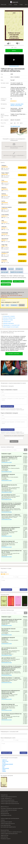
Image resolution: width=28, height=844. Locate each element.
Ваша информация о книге (8, 737)
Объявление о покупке (9, 316)
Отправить (23, 589)
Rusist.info (15, 2)
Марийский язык (4, 811)
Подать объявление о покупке (9, 389)
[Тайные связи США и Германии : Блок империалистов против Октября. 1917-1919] (4, 601)
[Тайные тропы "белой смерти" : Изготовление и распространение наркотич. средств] (11, 601)
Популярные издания (7, 764)
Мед (3, 767)
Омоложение (5, 768)
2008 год (4, 760)
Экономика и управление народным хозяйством (12, 808)
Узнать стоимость (18, 281)
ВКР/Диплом (19, 269)
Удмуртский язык (4, 835)
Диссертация (18, 105)
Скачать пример (6, 284)
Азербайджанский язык (6, 815)
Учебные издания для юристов (8, 823)
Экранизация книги (14, 66)
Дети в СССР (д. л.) (5, 806)
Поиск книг (3, 4)
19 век (21, 4)
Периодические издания (6, 821)
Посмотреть (22, 167)
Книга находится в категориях (10, 327)
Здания (4, 771)
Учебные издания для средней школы (9, 801)
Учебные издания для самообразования (10, 818)
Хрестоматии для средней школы (8, 827)
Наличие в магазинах (8, 323)
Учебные (3, 820)
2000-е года (5, 761)
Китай (3, 765)
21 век (3, 762)
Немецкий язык (4, 795)
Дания (3, 769)
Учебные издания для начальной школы (10, 803)
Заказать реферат (6, 281)
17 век (10, 4)
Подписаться (14, 441)
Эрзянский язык (4, 837)
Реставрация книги (15, 126)
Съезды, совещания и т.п (6, 798)
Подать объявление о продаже (9, 413)
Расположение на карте (6, 462)
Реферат (12, 104)
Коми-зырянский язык (6, 825)
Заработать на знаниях (17, 272)
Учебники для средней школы (7, 800)
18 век (15, 4)
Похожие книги (7, 321)
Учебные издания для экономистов (9, 796)
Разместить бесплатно (8, 429)
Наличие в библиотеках (9, 318)
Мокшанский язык (5, 830)
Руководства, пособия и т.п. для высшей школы (11, 831)
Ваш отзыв (4, 572)
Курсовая (18, 104)
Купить (14, 50)
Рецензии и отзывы (8, 319)
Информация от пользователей (11, 325)
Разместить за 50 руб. (7, 406)
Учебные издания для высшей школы (9, 833)
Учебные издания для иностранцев (9, 810)
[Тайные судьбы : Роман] (18, 601)
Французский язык (5, 813)
